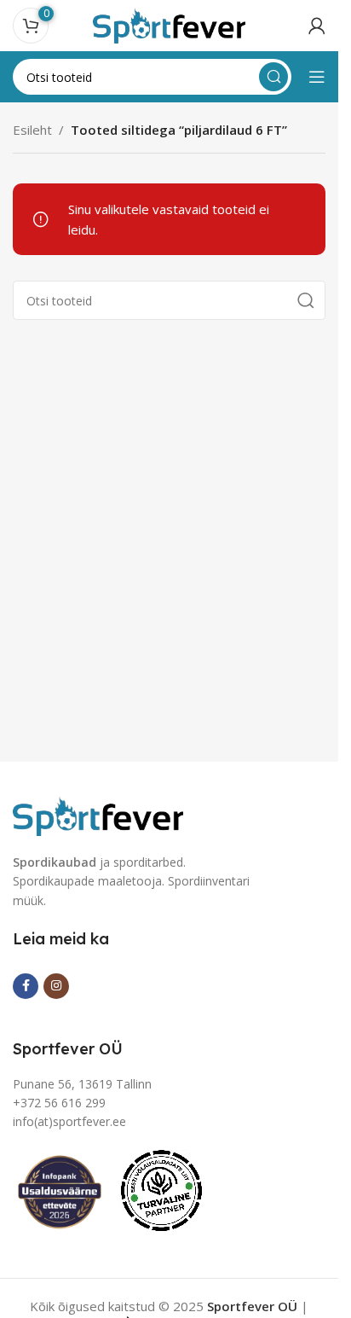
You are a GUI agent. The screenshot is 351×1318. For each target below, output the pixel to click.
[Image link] (98, 813)
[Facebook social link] (25, 986)
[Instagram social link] (56, 986)
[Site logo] (169, 23)
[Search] (273, 76)
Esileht (32, 129)
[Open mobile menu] (317, 77)
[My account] (317, 26)
